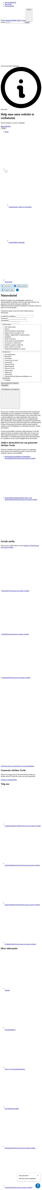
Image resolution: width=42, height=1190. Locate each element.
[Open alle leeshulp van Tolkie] (17, 290)
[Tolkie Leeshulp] (37, 1185)
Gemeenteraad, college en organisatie (20, 207)
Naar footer (8, 4)
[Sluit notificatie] (37, 1175)
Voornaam (4, 318)
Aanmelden (5, 385)
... (6, 171)
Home (6, 132)
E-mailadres (8, 316)
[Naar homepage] (13, 20)
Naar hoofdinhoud (10, 2)
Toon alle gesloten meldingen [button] (10, 66)
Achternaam (5, 320)
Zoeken (3, 22)
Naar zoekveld (9, 6)
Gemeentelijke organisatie (17, 242)
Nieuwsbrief (8, 282)
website (26, 545)
